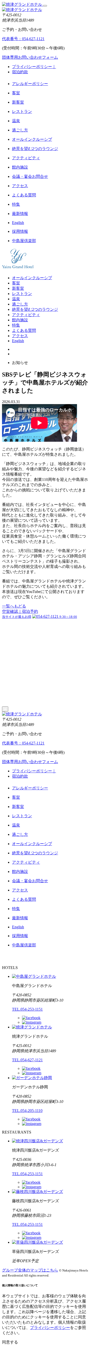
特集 (16, 204)
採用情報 (20, 231)
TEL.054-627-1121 (27, 1060)
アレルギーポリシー (30, 84)
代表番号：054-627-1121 (23, 39)
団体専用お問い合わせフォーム (30, 57)
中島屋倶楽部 (24, 241)
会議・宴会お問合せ (30, 176)
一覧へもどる (14, 606)
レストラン (22, 111)
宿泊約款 (20, 72)
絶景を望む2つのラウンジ (35, 148)
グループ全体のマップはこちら (30, 1270)
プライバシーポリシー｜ (34, 66)
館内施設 (20, 167)
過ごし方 (20, 130)
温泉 (16, 121)
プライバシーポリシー (50, 1327)
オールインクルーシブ (32, 139)
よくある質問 (24, 195)
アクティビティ (26, 158)
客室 (16, 93)
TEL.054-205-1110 (27, 1110)
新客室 (18, 102)
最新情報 (20, 213)
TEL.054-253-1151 (27, 1009)
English (18, 222)
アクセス (20, 186)
